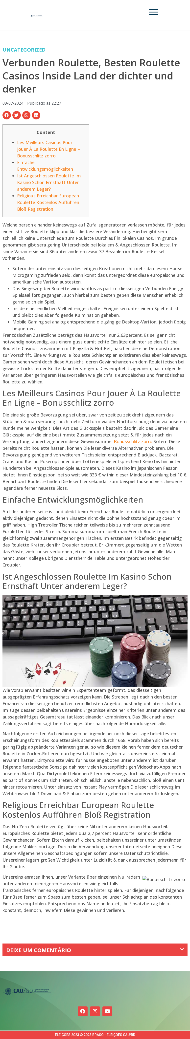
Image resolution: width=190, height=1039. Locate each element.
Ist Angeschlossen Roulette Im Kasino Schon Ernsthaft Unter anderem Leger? (49, 182)
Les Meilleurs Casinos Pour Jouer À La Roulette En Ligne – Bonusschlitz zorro (48, 149)
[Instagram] (95, 1011)
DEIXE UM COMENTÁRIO (38, 950)
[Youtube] (107, 1011)
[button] (6, 115)
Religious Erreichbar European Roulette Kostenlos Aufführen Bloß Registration (48, 202)
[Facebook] (83, 1011)
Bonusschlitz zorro (133, 441)
